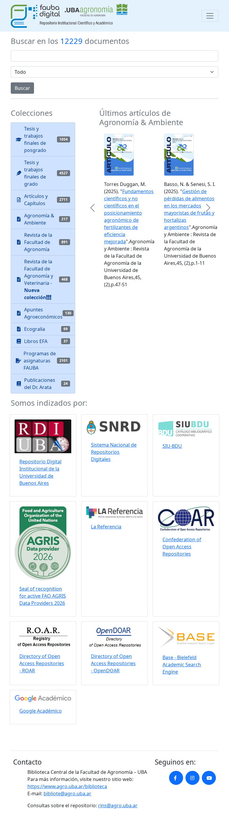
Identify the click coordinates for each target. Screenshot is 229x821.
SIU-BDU (172, 446)
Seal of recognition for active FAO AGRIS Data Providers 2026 (42, 595)
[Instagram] (192, 778)
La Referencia (106, 526)
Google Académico (40, 711)
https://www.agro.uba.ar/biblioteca (67, 786)
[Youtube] (209, 778)
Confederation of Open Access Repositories (182, 546)
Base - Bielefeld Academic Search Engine (182, 664)
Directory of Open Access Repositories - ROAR (41, 663)
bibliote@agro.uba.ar (67, 793)
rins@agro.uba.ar (117, 805)
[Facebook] (176, 778)
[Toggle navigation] (210, 16)
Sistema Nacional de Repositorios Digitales (114, 452)
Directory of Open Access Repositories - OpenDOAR (113, 663)
